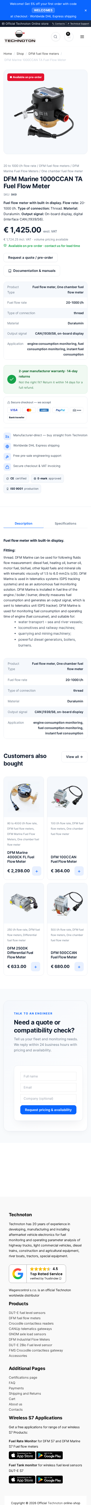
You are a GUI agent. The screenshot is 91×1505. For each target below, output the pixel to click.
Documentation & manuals (34, 271)
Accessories (18, 1356)
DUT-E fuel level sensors (27, 1313)
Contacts (59, 23)
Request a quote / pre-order (30, 257)
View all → (74, 757)
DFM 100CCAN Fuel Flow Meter (64, 859)
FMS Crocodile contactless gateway (36, 1350)
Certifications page (23, 1378)
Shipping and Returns (25, 1394)
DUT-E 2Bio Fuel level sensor (30, 1345)
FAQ (12, 1383)
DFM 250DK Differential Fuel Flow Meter (20, 952)
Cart (12, 1399)
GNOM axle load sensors (27, 1334)
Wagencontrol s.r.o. (23, 1290)
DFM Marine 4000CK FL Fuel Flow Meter (20, 857)
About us (15, 1404)
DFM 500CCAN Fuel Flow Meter (64, 954)
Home (8, 53)
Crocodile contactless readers (31, 1323)
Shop (20, 53)
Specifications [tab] (65, 523)
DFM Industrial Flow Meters (29, 1339)
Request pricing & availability (48, 1110)
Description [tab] (23, 523)
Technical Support (79, 23)
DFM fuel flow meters (43, 53)
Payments (16, 1388)
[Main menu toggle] (82, 36)
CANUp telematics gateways (30, 1329)
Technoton (55, 1503)
